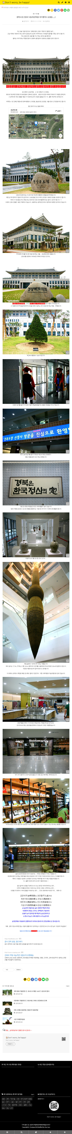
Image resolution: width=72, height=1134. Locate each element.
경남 (7, 1108)
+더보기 (67, 986)
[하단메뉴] (50, 1132)
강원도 (20, 1105)
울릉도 (25, 1105)
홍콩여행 (14, 1105)
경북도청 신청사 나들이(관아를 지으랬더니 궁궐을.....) (36, 17)
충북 (28, 1102)
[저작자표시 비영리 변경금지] (24, 969)
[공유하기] (10, 969)
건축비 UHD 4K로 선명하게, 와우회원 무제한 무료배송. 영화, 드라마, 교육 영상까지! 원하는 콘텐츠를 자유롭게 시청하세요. (35, 959)
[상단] (64, 1132)
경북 (7, 1099)
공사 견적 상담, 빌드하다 (13, 942)
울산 (3, 1102)
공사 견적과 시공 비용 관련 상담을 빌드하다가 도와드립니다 (23, 944)
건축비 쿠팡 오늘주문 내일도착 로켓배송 (19, 955)
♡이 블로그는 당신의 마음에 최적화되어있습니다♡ (36, 1125)
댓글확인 (47, 21)
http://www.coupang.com (12, 952)
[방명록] (36, 1132)
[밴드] (47, 979)
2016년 (4, 1105)
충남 (3, 1108)
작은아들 (12, 1099)
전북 (24, 1102)
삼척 (11, 1108)
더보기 (32, 1094)
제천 (9, 1105)
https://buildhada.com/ (11, 938)
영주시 (8, 1102)
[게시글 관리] (12, 969)
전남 (30, 1105)
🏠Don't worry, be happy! (16, 2)
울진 (13, 1102)
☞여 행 (36, 14)
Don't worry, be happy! (13, 1040)
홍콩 (3, 1099)
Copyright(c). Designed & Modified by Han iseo (36, 1127)
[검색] (21, 1132)
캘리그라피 (19, 1102)
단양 (18, 1099)
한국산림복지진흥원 (26, 1099)
